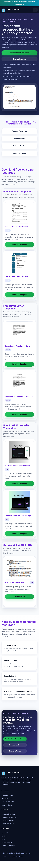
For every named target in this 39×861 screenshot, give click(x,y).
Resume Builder (7, 805)
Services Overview (8, 814)
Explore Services (19, 59)
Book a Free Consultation (15, 739)
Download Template (19, 244)
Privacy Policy (7, 842)
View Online (19, 603)
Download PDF (19, 597)
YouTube (4, 857)
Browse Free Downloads (19, 53)
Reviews (4, 836)
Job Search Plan (8, 802)
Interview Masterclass (9, 817)
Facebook (19, 857)
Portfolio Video (15, 751)
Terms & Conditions (8, 846)
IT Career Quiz (7, 798)
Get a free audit (19, 4)
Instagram (12, 857)
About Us (5, 833)
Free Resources (7, 795)
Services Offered (8, 820)
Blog (3, 839)
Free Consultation (8, 824)
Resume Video (15, 745)
